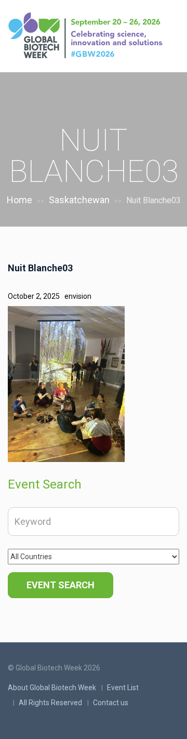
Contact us (110, 702)
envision (77, 296)
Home (19, 199)
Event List (123, 687)
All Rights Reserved (50, 702)
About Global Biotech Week (52, 687)
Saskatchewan (79, 199)
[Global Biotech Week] (88, 36)
